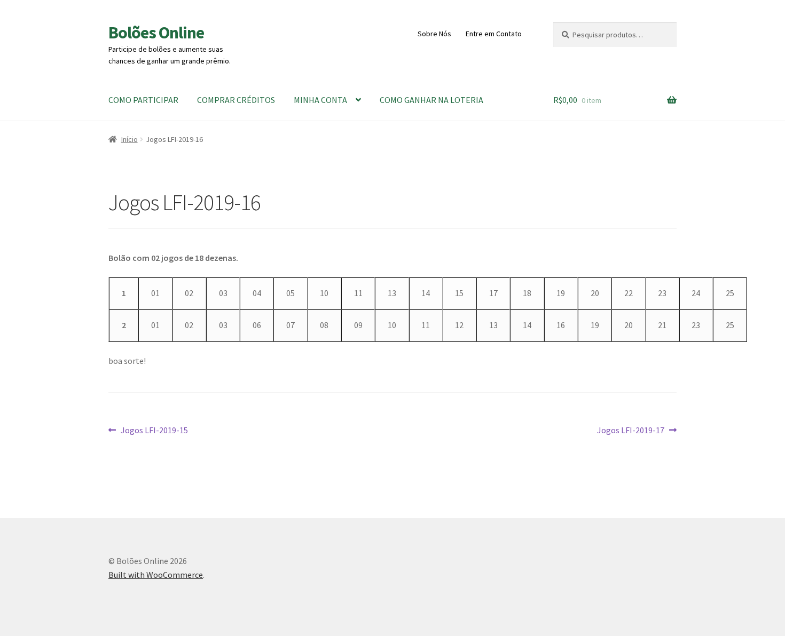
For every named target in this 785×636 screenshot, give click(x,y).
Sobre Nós (434, 33)
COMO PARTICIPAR (143, 99)
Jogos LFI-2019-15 (154, 431)
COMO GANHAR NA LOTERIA (431, 99)
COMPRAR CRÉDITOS (236, 99)
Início (129, 139)
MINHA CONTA (320, 99)
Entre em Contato (494, 33)
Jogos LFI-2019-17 (630, 431)
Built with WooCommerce (155, 574)
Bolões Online (156, 32)
